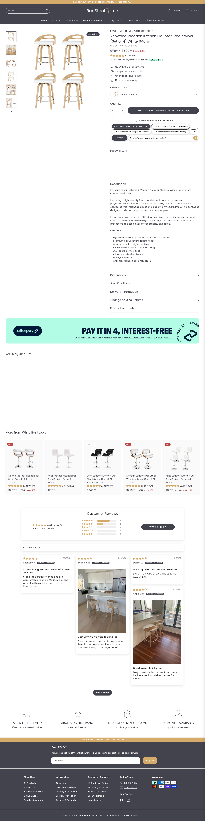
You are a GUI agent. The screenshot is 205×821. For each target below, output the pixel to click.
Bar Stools (71, 20)
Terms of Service (130, 815)
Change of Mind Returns (126, 300)
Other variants (118, 87)
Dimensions (118, 275)
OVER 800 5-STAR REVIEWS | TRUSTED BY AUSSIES (102, 739)
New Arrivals (135, 20)
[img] (30, 558)
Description (118, 184)
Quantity (115, 103)
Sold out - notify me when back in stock (163, 110)
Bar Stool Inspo (96, 795)
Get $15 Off (150, 760)
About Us (61, 782)
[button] (117, 55)
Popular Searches (33, 800)
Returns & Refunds (66, 800)
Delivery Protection (66, 795)
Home (44, 20)
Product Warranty (122, 308)
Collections (126, 31)
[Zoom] (60, 72)
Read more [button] (29, 586)
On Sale (56, 20)
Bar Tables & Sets (91, 20)
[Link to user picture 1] (102, 601)
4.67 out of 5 (54, 525)
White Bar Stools (142, 31)
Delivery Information (124, 292)
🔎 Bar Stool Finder (155, 20)
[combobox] (28, 11)
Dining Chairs (114, 20)
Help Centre (94, 800)
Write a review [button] (158, 526)
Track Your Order (97, 791)
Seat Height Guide (98, 787)
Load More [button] (102, 692)
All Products (30, 782)
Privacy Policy (112, 815)
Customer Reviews (66, 787)
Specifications (120, 283)
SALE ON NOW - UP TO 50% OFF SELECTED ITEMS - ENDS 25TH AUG (102, 2)
